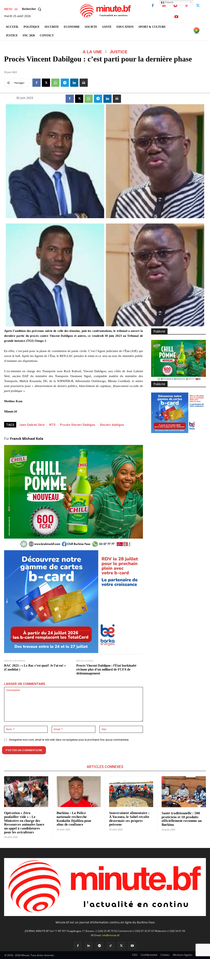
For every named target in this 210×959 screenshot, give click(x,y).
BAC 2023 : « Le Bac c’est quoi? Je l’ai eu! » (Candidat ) (35, 667)
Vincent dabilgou (112, 424)
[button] (32, 9)
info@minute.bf (110, 935)
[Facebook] (152, 5)
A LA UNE (92, 52)
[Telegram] (175, 5)
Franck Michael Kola (26, 438)
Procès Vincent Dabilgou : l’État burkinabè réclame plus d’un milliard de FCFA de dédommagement (106, 669)
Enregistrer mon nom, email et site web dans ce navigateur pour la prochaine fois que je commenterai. (69, 739)
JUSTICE (119, 52)
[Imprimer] (84, 83)
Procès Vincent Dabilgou (77, 424)
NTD (52, 424)
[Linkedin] (164, 5)
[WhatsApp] (55, 83)
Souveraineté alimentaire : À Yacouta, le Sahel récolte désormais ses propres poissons (129, 818)
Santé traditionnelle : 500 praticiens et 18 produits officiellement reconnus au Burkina (182, 819)
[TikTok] (186, 5)
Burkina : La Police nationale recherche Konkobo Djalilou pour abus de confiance (74, 818)
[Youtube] (176, 17)
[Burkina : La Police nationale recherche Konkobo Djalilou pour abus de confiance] (79, 791)
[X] (197, 5)
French (168, 2)
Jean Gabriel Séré (32, 424)
